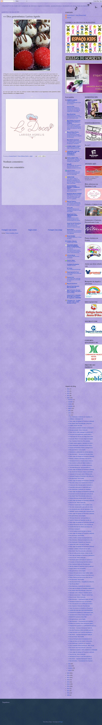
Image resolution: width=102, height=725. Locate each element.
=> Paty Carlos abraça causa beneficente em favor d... (80, 482)
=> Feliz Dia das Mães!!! (73, 584)
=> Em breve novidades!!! (74, 529)
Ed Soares (69, 268)
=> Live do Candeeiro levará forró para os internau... (80, 531)
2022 (68, 393)
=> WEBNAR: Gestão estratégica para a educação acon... (81, 511)
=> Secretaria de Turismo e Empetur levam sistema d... (81, 460)
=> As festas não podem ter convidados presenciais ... (80, 465)
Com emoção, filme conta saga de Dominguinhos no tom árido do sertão (73, 280)
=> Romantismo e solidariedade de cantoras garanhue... (81, 452)
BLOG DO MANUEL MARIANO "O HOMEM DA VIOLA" (73, 187)
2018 (68, 675)
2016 (68, 679)
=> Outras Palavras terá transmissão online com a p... (80, 577)
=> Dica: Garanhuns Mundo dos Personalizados (79, 441)
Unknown (69, 17)
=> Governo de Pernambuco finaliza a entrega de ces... (81, 447)
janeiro (70, 670)
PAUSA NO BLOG (71, 155)
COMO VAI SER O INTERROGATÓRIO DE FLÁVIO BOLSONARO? (74, 102)
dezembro (70, 399)
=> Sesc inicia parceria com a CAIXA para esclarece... (80, 603)
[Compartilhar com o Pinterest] (45, 156)
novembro (70, 401)
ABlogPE (69, 164)
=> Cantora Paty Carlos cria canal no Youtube (78, 544)
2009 (68, 695)
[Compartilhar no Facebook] (43, 156)
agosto (70, 408)
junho (69, 412)
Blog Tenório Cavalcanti (73, 139)
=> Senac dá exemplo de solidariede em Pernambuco (80, 608)
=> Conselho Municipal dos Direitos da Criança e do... (80, 526)
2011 (68, 690)
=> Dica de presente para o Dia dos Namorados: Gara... (81, 509)
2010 (68, 693)
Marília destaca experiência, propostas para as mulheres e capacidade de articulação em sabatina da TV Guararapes (73, 109)
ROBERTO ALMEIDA (72, 100)
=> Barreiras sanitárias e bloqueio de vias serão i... (79, 548)
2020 (68, 397)
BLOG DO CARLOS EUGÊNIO (74, 193)
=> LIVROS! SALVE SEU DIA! (75, 425)
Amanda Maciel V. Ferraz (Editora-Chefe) (76, 15)
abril (69, 663)
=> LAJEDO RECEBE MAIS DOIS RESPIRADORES (80, 610)
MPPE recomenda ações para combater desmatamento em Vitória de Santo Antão (73, 173)
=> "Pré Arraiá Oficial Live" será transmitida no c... (79, 467)
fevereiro (70, 668)
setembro (70, 406)
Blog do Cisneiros (71, 201)
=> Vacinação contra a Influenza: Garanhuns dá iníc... (80, 592)
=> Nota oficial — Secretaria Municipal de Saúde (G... (80, 634)
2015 (68, 682)
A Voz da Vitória (71, 170)
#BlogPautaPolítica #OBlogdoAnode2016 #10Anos (72, 215)
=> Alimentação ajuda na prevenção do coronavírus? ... (80, 559)
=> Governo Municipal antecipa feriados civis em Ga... (80, 498)
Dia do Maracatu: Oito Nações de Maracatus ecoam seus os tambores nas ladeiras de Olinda (74, 167)
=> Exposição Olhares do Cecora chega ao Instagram (80, 438)
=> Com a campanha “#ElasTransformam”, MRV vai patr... (81, 645)
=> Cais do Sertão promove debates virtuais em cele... (80, 553)
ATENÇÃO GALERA (71, 265)
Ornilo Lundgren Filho (72, 157)
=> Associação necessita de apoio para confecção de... (81, 493)
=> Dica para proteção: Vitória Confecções (78, 430)
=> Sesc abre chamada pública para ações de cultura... (81, 507)
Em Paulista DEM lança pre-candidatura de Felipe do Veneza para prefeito (74, 210)
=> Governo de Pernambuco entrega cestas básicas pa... (81, 575)
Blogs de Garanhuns (72, 283)
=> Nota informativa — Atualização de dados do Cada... (81, 599)
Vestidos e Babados (72, 241)
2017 (68, 677)
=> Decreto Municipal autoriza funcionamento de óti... (80, 639)
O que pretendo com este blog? (74, 269)
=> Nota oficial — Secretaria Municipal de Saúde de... (80, 628)
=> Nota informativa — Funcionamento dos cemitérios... (81, 621)
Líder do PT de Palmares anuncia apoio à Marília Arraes (74, 190)
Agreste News (70, 229)
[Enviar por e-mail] (39, 156)
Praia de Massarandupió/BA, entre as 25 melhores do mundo (74, 148)
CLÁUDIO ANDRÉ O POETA (73, 146)
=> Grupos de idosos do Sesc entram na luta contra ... (80, 641)
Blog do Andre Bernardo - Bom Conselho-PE (73, 287)
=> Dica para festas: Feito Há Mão (76, 478)
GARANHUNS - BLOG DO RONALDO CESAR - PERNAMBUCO (73, 153)
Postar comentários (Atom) (12, 233)
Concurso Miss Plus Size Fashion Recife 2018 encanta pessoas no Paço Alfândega (74, 232)
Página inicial (32, 230)
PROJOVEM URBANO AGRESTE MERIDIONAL (73, 245)
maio (69, 415)
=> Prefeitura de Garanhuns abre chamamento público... (81, 623)
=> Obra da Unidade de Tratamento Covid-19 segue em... (81, 566)
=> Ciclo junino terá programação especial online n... (80, 434)
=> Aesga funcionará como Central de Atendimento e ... (81, 632)
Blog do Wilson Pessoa (73, 132)
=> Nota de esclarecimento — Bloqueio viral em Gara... (81, 595)
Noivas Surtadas (71, 236)
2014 (68, 684)
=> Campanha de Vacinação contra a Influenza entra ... (80, 474)
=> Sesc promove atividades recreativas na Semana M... (81, 427)
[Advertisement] (32, 217)
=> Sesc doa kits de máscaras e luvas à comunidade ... (81, 471)
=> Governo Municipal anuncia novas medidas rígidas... (81, 573)
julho (69, 410)
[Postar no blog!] (40, 156)
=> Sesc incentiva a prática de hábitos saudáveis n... (80, 463)
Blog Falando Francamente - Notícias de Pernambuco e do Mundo (74, 122)
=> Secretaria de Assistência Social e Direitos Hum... (80, 614)
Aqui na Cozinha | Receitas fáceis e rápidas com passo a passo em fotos (74, 291)
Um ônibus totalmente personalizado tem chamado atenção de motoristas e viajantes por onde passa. (74, 135)
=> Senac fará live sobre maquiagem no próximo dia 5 (80, 432)
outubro (70, 404)
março (69, 665)
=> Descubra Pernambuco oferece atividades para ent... (81, 630)
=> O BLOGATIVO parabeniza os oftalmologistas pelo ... (81, 612)
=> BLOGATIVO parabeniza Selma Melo (77, 617)
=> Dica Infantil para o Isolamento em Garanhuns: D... (80, 416)
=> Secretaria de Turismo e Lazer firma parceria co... (80, 656)
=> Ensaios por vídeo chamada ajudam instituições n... (80, 485)
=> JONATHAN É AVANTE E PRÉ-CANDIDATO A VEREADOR (82, 650)
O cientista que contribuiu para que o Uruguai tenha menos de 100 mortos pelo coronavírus (73, 204)
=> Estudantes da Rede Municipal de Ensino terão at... (80, 562)
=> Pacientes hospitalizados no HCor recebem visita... (80, 504)
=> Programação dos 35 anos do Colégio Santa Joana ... (81, 436)
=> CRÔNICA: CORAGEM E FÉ (75, 419)
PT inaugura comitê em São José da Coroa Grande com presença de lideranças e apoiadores (74, 142)
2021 (68, 395)
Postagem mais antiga (55, 230)
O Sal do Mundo (71, 255)
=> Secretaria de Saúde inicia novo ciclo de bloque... (80, 601)
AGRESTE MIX (70, 177)
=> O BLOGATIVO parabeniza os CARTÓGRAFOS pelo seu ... (82, 625)
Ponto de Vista (70, 106)
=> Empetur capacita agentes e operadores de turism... (80, 443)
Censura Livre (70, 277)
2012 (68, 688)
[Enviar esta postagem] (36, 156)
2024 (68, 389)
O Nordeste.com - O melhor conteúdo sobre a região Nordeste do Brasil (74, 302)
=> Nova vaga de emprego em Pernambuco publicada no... (81, 555)
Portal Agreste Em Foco (73, 272)
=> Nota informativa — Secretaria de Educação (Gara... (81, 454)
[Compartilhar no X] (42, 156)
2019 (68, 673)
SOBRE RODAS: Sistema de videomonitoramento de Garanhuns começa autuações (73, 226)
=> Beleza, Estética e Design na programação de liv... (80, 537)
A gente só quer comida (72, 242)
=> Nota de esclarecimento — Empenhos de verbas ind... (81, 581)
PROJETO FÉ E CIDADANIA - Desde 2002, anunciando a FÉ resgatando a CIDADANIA (74, 296)
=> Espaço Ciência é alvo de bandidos (77, 568)
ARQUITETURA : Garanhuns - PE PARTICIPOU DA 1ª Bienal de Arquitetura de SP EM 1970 (74, 160)
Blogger (61, 721)
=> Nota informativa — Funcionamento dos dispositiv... (80, 660)
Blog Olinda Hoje (71, 114)
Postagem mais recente (9, 230)
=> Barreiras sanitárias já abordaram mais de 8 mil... (80, 458)
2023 (68, 391)
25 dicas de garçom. (71, 261)
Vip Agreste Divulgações (73, 264)
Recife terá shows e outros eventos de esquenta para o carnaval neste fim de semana (73, 219)
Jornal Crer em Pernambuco (74, 223)
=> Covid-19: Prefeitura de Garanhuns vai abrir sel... (80, 520)
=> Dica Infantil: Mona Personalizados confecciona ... (80, 423)
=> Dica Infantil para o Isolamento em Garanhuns (79, 489)
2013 (68, 686)
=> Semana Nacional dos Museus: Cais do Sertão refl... (81, 524)
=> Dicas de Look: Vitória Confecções (77, 502)
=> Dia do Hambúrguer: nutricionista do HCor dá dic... (80, 445)
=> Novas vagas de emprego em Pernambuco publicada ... (81, 421)
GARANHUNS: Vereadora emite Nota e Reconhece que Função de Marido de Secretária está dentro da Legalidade (74, 196)
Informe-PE (70, 207)
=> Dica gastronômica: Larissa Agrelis (77, 449)
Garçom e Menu (71, 260)
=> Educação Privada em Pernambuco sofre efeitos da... (81, 476)
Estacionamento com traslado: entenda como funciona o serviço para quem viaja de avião (74, 117)
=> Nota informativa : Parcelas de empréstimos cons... (80, 540)
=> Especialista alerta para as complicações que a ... (80, 487)
